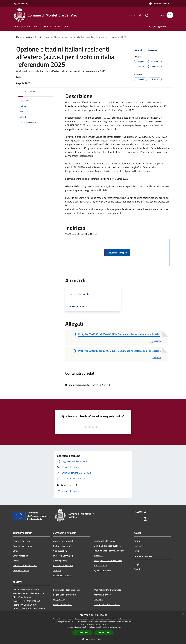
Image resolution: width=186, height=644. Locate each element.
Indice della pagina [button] (27, 91)
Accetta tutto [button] (82, 633)
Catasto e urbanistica (63, 565)
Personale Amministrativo (25, 565)
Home (19, 37)
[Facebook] (138, 15)
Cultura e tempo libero (63, 546)
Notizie (137, 541)
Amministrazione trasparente (107, 589)
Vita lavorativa (60, 550)
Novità (29, 37)
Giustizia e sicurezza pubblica (107, 545)
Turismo (57, 570)
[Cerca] (170, 15)
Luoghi (137, 564)
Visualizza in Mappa (117, 252)
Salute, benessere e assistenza (108, 560)
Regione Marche (20, 3)
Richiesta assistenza (62, 604)
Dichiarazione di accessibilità (107, 604)
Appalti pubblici (60, 560)
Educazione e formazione (105, 540)
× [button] (183, 614)
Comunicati (139, 546)
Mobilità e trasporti (62, 575)
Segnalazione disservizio (64, 594)
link (119, 627)
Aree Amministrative (22, 546)
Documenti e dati (21, 570)
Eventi (137, 569)
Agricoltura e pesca (102, 570)
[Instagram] (145, 15)
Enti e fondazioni (20, 555)
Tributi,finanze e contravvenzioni (109, 550)
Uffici (15, 550)
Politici (16, 560)
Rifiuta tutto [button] (103, 632)
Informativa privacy (103, 594)
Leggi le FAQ (59, 599)
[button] (92, 639)
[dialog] (93, 627)
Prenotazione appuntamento (66, 589)
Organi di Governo (21, 541)
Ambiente (98, 555)
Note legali (98, 599)
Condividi (139, 49)
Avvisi (38, 37)
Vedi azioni (152, 49)
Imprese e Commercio (63, 555)
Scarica (157, 340)
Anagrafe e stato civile (63, 541)
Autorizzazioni (100, 565)
